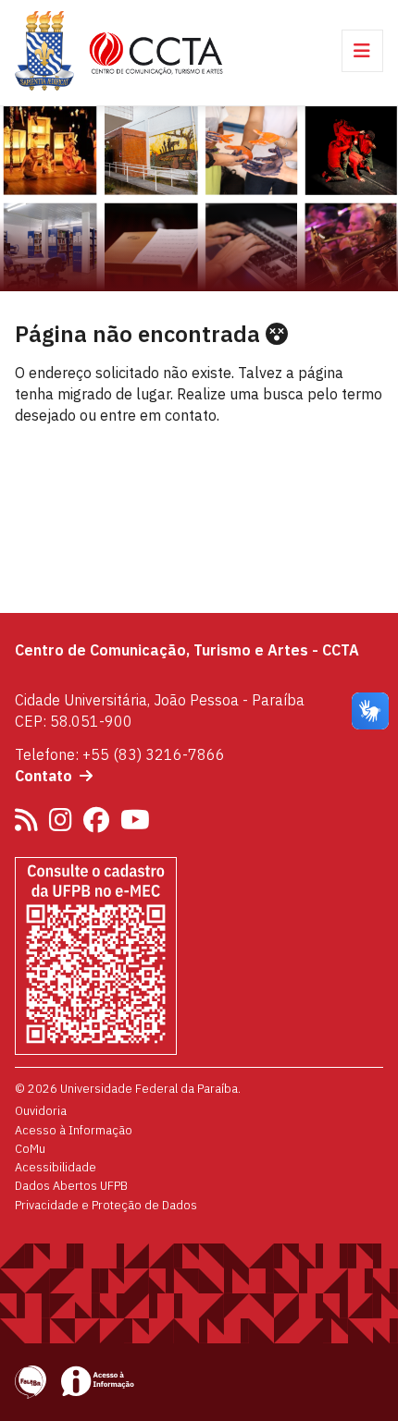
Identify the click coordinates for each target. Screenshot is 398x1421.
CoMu (30, 1148)
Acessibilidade (55, 1166)
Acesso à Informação (73, 1129)
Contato (43, 775)
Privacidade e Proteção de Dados (106, 1204)
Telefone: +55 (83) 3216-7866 (120, 754)
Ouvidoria (41, 1110)
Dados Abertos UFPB (71, 1185)
